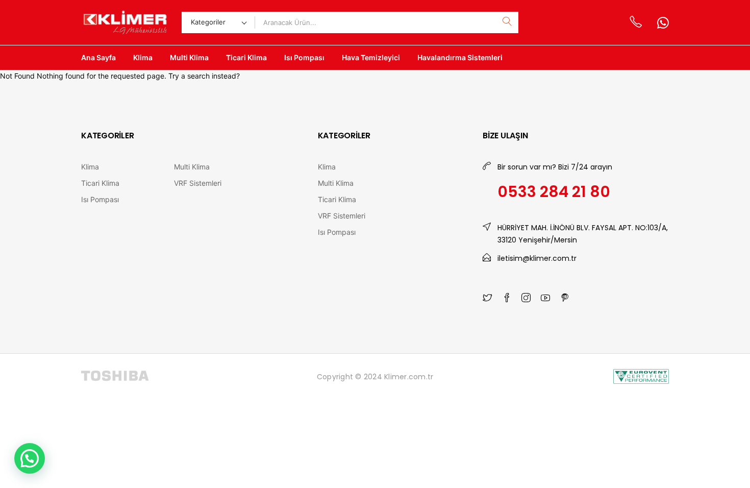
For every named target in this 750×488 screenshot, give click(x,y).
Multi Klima (189, 57)
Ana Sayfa (98, 57)
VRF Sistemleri (197, 183)
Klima (143, 57)
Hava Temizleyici (371, 57)
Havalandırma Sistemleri (460, 57)
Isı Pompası (304, 57)
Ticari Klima (246, 57)
